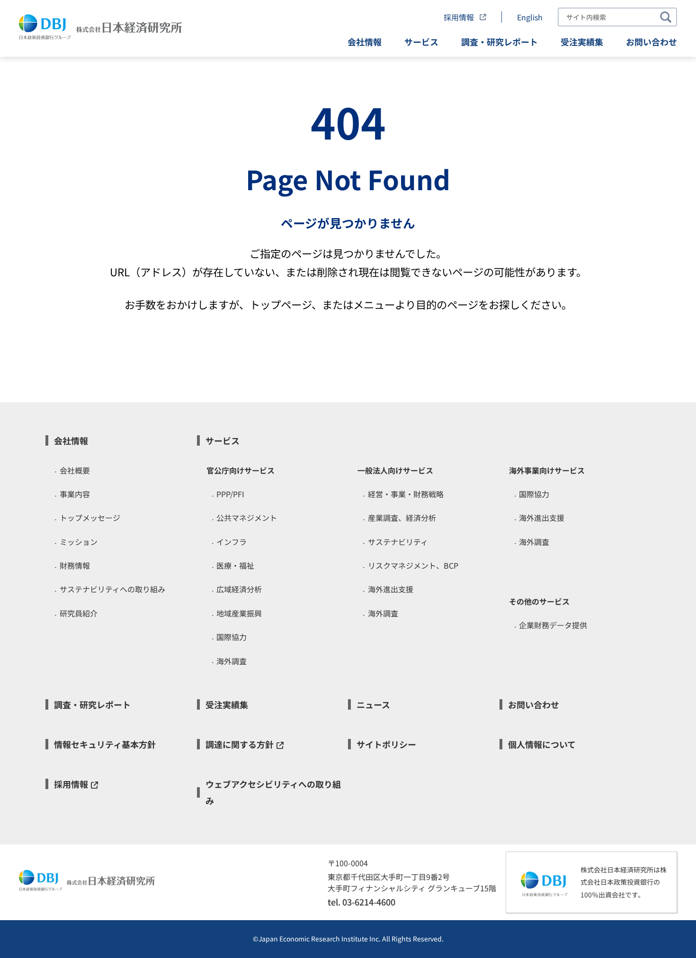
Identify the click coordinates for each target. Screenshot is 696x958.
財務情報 (75, 565)
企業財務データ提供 (553, 625)
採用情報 (460, 17)
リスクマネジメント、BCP (413, 565)
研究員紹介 (79, 613)
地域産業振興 (239, 613)
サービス (421, 41)
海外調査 (231, 661)
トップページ (281, 304)
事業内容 (75, 494)
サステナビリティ (398, 541)
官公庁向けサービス (240, 470)
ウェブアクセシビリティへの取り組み (273, 792)
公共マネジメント (246, 517)
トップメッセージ (90, 517)
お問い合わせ (651, 41)
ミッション (79, 541)
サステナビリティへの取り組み (112, 589)
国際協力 (231, 636)
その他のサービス (539, 601)
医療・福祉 (235, 565)
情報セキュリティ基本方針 (105, 744)
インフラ (231, 541)
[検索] (665, 17)
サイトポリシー (386, 744)
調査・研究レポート (499, 41)
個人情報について (542, 744)
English (530, 17)
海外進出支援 (390, 589)
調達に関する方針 (239, 744)
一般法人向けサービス (395, 470)
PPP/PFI (230, 494)
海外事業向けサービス (547, 470)
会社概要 (75, 470)
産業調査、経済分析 (402, 517)
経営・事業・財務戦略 (406, 494)
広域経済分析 (239, 589)
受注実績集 (582, 41)
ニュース (373, 704)
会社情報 (365, 41)
